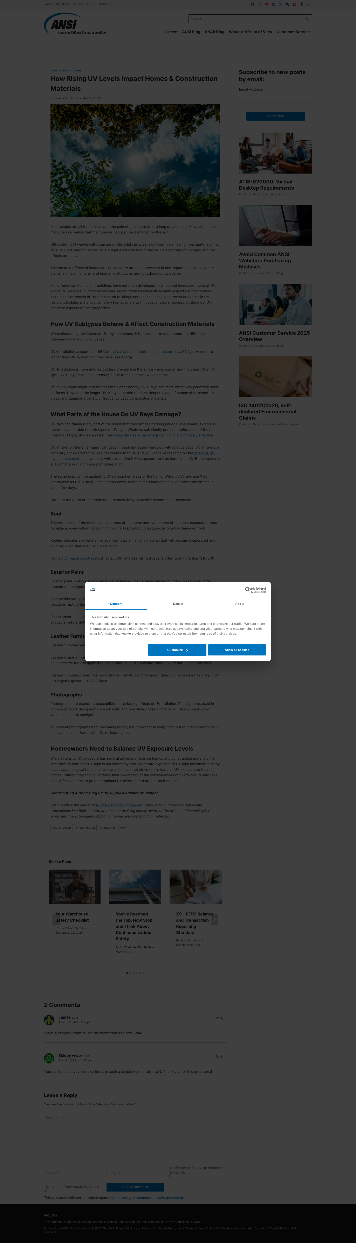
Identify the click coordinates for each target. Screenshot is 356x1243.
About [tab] (239, 603)
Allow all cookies (237, 650)
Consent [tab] (116, 603)
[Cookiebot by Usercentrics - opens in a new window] (248, 590)
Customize (175, 650)
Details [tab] (178, 603)
